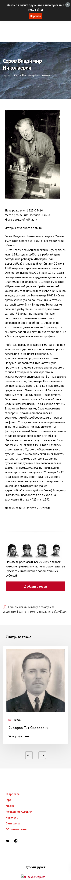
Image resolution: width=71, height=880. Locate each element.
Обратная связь (16, 829)
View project (16, 736)
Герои (9, 800)
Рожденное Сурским (19, 811)
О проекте (13, 794)
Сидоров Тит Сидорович (28, 727)
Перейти (35, 16)
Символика (13, 823)
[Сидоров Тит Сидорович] (35, 688)
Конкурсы (12, 817)
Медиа (10, 806)
